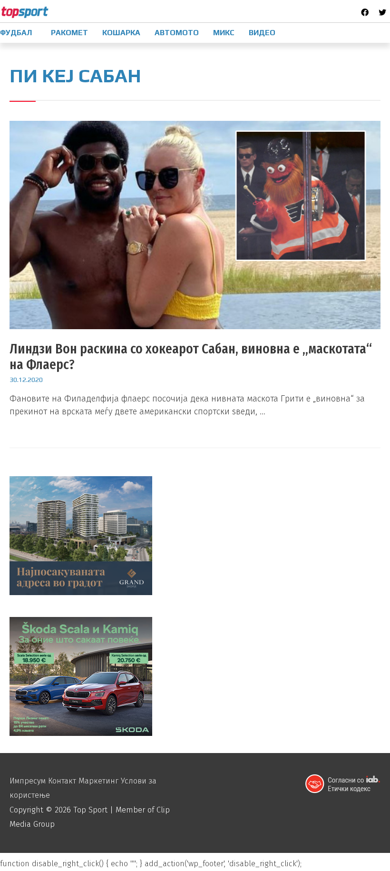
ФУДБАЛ (16, 32)
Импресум (28, 780)
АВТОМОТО (177, 32)
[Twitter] (382, 12)
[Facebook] (364, 12)
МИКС (223, 32)
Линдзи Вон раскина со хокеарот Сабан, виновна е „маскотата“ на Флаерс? (191, 356)
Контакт (62, 780)
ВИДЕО (262, 32)
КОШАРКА (121, 32)
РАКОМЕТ (69, 32)
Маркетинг (98, 780)
